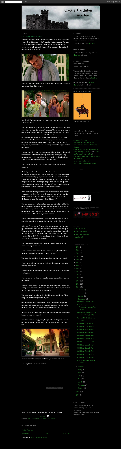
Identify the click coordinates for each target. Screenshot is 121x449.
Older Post (66, 433)
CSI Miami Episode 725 (85, 326)
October (81, 296)
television (51, 418)
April (79, 379)
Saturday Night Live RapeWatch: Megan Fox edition (86, 307)
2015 (78, 268)
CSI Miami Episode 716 (85, 348)
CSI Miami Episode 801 (85, 323)
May (79, 376)
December (81, 290)
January (81, 388)
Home (46, 433)
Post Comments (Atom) (39, 437)
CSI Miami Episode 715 (85, 351)
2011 (78, 281)
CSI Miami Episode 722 (85, 333)
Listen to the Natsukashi (81, 234)
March (80, 382)
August (80, 366)
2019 (78, 256)
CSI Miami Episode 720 (85, 336)
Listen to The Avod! (80, 232)
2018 (78, 259)
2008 (78, 392)
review (43, 418)
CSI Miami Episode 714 (85, 354)
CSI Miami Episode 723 (85, 329)
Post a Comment (27, 430)
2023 (78, 247)
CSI (38, 418)
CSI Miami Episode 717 (33, 36)
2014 (78, 272)
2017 (78, 262)
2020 (78, 253)
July (79, 370)
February (81, 385)
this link (94, 78)
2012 (78, 278)
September (82, 299)
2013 (78, 275)
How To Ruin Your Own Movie (83, 142)
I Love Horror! (78, 237)
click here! (91, 43)
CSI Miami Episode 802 (85, 302)
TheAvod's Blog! (79, 229)
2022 (78, 250)
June (80, 373)
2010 (78, 284)
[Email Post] (47, 416)
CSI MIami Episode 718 (85, 342)
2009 (78, 287)
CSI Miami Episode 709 (85, 357)
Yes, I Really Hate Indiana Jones (84, 163)
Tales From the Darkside (81, 161)
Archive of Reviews (80, 140)
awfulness (32, 418)
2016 (78, 265)
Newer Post (25, 433)
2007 (78, 395)
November (81, 293)
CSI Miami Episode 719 (85, 339)
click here (76, 55)
